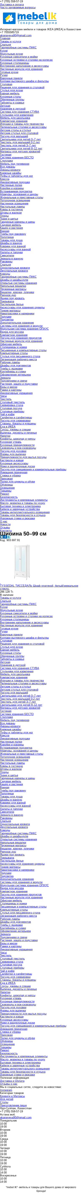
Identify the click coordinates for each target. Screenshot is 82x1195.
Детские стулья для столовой (19, 133)
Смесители (7, 255)
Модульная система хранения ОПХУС (24, 328)
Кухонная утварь (10, 441)
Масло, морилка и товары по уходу (22, 503)
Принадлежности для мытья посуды (23, 457)
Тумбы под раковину (13, 233)
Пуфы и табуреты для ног (16, 175)
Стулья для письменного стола (20, 356)
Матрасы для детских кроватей (20, 151)
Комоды (5, 273)
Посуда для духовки (13, 451)
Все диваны (7, 166)
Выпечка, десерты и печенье (18, 432)
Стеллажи (6, 160)
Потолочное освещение (15, 200)
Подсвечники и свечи (13, 380)
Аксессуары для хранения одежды (22, 307)
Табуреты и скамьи (12, 102)
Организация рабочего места (18, 359)
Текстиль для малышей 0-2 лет (20, 142)
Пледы (4, 215)
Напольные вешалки (13, 285)
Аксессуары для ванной (15, 249)
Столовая (6, 84)
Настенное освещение (14, 203)
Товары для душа (11, 240)
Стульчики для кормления (16, 114)
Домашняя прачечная (13, 472)
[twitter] (8, 537)
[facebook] (5, 537)
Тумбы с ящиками (11, 368)
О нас (3, 521)
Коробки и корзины (12, 188)
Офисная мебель (11, 344)
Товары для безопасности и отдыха (22, 515)
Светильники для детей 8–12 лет (21, 148)
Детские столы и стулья (15, 130)
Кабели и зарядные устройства (20, 509)
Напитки (5, 435)
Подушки (5, 316)
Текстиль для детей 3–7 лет (18, 145)
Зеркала (5, 377)
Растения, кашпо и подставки (19, 383)
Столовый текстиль (12, 402)
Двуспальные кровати (14, 270)
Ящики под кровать (12, 298)
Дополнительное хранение (17, 322)
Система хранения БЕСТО (17, 157)
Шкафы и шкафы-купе (14, 279)
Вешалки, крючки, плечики (17, 292)
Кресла (4, 179)
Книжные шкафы (10, 173)
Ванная (4, 231)
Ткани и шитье (9, 218)
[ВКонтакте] (1, 537)
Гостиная (5, 154)
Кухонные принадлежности (17, 445)
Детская (5, 105)
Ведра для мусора (12, 331)
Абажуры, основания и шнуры (19, 194)
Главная (5, 38)
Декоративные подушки (15, 182)
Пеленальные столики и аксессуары (23, 127)
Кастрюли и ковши (12, 460)
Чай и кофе (7, 414)
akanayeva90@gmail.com (16, 35)
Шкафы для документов (15, 365)
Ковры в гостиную (11, 209)
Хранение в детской (12, 108)
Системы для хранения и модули (21, 325)
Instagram (6, 1090)
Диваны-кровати (10, 169)
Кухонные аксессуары (14, 463)
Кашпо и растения (11, 227)
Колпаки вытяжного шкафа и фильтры (24, 81)
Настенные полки (11, 185)
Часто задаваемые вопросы (18, 7)
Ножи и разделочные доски (17, 466)
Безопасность (9, 497)
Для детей (6, 1099)
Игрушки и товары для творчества (22, 123)
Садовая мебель (10, 225)
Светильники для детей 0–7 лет (20, 139)
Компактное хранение (14, 121)
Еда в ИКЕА (8, 426)
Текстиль (6, 399)
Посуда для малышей (14, 136)
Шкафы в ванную (11, 243)
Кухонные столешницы (14, 63)
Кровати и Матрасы (12, 1096)
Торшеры (5, 490)
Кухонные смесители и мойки (19, 56)
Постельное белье (12, 304)
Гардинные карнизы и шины (17, 221)
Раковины (6, 261)
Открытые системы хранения (18, 283)
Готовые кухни (9, 72)
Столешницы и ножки (13, 347)
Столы (4, 1102)
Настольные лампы (12, 206)
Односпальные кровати (15, 267)
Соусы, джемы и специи (15, 429)
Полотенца (7, 237)
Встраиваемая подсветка (16, 191)
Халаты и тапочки (11, 252)
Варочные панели (11, 78)
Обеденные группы (12, 99)
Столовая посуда (11, 408)
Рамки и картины (10, 389)
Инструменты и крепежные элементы (24, 499)
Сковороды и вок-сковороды (18, 447)
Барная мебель (10, 93)
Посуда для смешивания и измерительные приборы (33, 469)
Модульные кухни (11, 53)
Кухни (4, 50)
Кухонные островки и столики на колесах (26, 59)
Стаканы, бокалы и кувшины (18, 423)
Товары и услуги (10, 41)
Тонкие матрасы (10, 310)
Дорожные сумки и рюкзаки (17, 518)
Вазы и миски (8, 387)
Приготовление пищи (13, 1105)
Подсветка (6, 319)
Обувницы (6, 484)
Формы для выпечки (13, 454)
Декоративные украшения (16, 393)
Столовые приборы (12, 411)
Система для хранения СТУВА (19, 111)
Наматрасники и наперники (17, 313)
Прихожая (6, 478)
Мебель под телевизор (14, 163)
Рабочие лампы (10, 362)
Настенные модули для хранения (21, 69)
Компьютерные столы (14, 353)
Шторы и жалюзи (11, 212)
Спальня (5, 44)
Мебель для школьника (15, 117)
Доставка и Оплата (12, 1080)
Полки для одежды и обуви (17, 481)
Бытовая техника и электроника (20, 506)
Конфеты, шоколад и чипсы (17, 438)
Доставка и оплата (12, 4)
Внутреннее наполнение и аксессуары (24, 65)
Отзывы (5, 527)
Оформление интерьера (15, 374)
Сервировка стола (11, 405)
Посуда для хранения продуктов (21, 337)
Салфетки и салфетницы (16, 417)
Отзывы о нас (8, 1083)
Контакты (6, 530)
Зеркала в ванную (11, 258)
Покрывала (7, 301)
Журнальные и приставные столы (21, 197)
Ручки (4, 75)
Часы (3, 395)
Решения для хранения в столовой (22, 87)
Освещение (7, 487)
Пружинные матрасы (13, 289)
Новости (5, 524)
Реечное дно (8, 295)
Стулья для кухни (11, 90)
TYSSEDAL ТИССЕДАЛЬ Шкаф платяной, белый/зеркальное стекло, (39, 587)
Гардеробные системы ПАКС (18, 47)
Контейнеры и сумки (13, 371)
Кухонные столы (10, 96)
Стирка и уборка (10, 475)
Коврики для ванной (13, 246)
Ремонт (4, 493)
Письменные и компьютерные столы (23, 350)
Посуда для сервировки (15, 420)
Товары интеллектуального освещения (25, 512)
